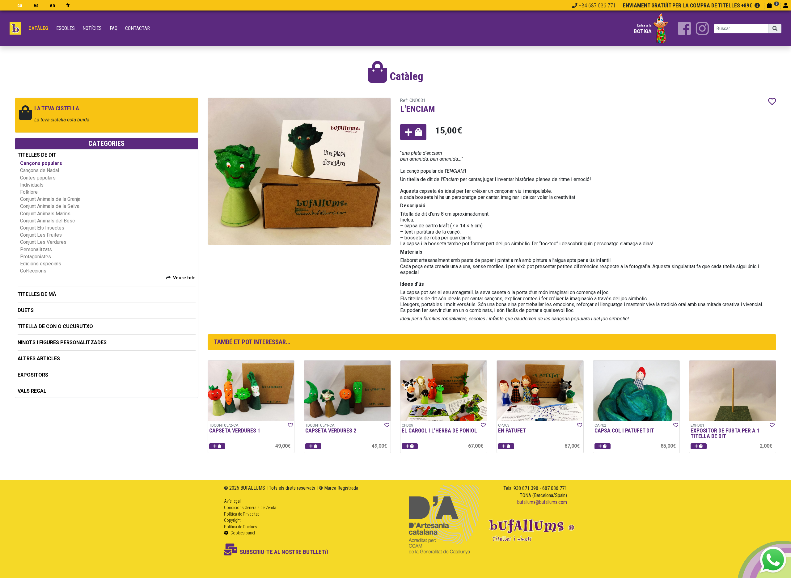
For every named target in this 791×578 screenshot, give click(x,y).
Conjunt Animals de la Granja (50, 199)
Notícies (92, 28)
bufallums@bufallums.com (542, 502)
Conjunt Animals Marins (45, 214)
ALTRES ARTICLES (39, 358)
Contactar (137, 28)
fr (68, 5)
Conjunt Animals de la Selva (49, 206)
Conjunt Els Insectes (42, 228)
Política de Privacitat (241, 514)
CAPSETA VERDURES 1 (234, 431)
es (36, 5)
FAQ (113, 28)
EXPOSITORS (33, 375)
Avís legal (232, 501)
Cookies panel (242, 532)
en (52, 5)
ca (19, 5)
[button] (413, 132)
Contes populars (38, 178)
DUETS (26, 310)
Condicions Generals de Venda (250, 507)
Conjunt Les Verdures (43, 242)
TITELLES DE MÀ (37, 294)
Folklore (29, 192)
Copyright (232, 520)
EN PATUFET (512, 431)
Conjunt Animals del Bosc (47, 221)
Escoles (65, 28)
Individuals (32, 185)
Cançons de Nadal (39, 170)
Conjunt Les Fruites (41, 235)
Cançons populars (41, 163)
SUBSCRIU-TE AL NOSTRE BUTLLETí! (284, 551)
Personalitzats (36, 249)
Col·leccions (33, 271)
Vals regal (32, 391)
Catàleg (38, 28)
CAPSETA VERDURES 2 (330, 431)
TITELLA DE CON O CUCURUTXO (55, 326)
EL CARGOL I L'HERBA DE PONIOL (439, 431)
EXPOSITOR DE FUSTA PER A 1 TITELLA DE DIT (725, 433)
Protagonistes (35, 256)
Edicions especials (40, 264)
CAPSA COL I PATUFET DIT (624, 431)
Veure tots (184, 278)
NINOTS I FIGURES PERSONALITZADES (62, 342)
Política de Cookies (240, 526)
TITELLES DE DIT (37, 155)
